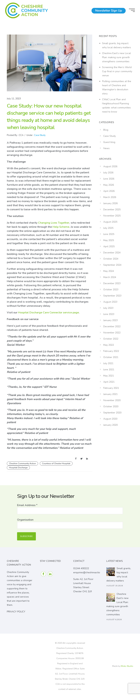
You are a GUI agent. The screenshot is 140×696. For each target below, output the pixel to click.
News (106, 148)
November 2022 (112, 332)
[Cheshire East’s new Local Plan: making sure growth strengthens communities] (110, 597)
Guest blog (109, 142)
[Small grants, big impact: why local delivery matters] (110, 571)
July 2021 (108, 363)
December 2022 (112, 326)
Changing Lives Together (53, 223)
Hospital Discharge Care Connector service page (48, 312)
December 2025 (112, 209)
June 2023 (108, 314)
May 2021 (108, 375)
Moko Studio (127, 666)
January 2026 (110, 203)
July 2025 (108, 228)
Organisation (25, 520)
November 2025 (112, 215)
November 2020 (112, 400)
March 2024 (109, 277)
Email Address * (27, 505)
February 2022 (111, 351)
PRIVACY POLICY (16, 611)
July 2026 (108, 172)
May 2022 (108, 345)
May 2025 (108, 240)
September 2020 (112, 412)
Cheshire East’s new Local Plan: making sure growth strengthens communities (116, 57)
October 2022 (110, 338)
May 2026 (108, 185)
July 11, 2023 (14, 98)
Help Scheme (61, 227)
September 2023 (112, 295)
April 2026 (109, 191)
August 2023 (110, 301)
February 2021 (111, 388)
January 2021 (110, 394)
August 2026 (110, 166)
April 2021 (109, 381)
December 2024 (112, 252)
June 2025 (108, 234)
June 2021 (108, 369)
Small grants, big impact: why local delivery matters (118, 574)
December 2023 (112, 283)
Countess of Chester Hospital (56, 463)
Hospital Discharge (18, 467)
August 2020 (110, 418)
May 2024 (108, 271)
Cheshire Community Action (22, 463)
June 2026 (108, 178)
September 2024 (112, 265)
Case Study (40, 135)
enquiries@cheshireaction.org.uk (91, 572)
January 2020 (110, 425)
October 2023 (110, 289)
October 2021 (110, 357)
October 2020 (110, 406)
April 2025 (109, 246)
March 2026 (109, 197)
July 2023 (108, 308)
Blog (105, 129)
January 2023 (110, 320)
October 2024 (110, 258)
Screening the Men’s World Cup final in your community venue (117, 71)
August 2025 (110, 221)
